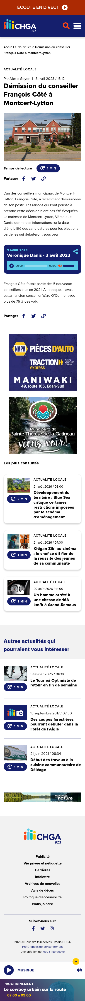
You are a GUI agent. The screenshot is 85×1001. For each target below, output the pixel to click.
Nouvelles (24, 47)
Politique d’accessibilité (42, 897)
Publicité (43, 856)
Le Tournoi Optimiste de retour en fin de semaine (53, 683)
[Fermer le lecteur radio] (75, 961)
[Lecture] (11, 266)
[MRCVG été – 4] (42, 797)
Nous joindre (42, 904)
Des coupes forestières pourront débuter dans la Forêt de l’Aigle (54, 724)
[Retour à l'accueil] (31, 26)
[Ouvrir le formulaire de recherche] (66, 26)
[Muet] (59, 265)
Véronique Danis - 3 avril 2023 (38, 255)
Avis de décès (42, 890)
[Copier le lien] (43, 178)
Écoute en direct (38, 7)
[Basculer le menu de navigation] (77, 26)
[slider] (69, 266)
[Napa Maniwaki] (43, 362)
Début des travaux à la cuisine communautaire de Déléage (55, 764)
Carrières (42, 870)
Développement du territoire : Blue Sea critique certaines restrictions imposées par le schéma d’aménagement (54, 505)
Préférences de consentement (42, 947)
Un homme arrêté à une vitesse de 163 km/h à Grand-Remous (55, 600)
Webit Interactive (53, 952)
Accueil (9, 47)
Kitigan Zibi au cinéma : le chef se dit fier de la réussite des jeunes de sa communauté (55, 556)
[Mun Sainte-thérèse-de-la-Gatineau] (43, 425)
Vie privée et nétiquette (43, 863)
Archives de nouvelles (43, 883)
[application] (42, 265)
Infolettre (42, 877)
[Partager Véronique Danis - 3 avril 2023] (75, 251)
